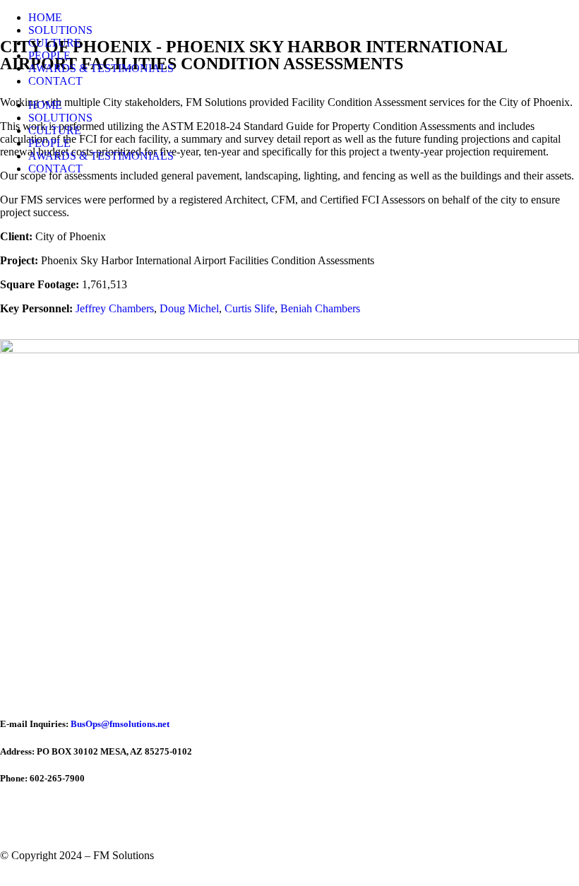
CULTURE (54, 43)
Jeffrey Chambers (115, 308)
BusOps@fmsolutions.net (120, 724)
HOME (45, 17)
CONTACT (55, 81)
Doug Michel (189, 308)
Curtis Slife (250, 308)
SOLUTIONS (60, 30)
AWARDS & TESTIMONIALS (101, 68)
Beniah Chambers (320, 308)
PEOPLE (49, 55)
